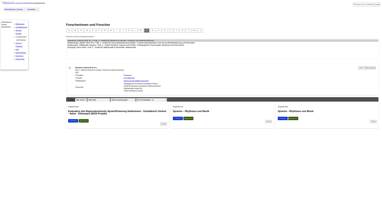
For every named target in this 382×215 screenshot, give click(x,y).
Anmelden (31, 9)
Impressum (19, 56)
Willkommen (20, 24)
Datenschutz (20, 59)
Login (377, 4)
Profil (361, 68)
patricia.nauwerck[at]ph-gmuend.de (136, 81)
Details (164, 124)
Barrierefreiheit (21, 53)
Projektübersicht (21, 27)
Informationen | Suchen (13, 9)
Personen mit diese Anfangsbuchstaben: (80, 36)
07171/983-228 (129, 78)
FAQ (17, 49)
